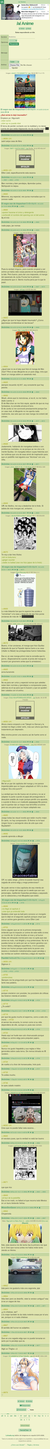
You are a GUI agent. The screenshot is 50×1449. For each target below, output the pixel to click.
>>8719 (37, 924)
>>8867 (43, 1218)
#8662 (10, 206)
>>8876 (4, 1392)
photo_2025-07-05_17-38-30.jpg (21, 467)
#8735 (25, 1058)
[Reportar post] (8, 112)
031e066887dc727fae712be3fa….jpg (20, 1356)
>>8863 (37, 1192)
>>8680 (21, 206)
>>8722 (10, 971)
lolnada (2, 2)
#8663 (25, 222)
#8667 (25, 379)
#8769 (25, 1132)
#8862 (25, 1192)
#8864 (25, 1218)
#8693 (25, 830)
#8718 (35, 958)
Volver (22, 28)
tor (35, 1415)
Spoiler (15, 67)
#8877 (25, 1353)
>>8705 (21, 903)
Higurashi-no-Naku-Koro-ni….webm (18, 1221)
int (21, 1415)
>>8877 (37, 1345)
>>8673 (21, 569)
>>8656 (6, 138)
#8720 (25, 987)
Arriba (29, 1401)
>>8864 (4, 1296)
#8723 (25, 1011)
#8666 (25, 327)
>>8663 (4, 317)
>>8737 (37, 1069)
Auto (32, 1410)
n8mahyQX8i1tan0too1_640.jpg (21, 516)
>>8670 (36, 421)
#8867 (25, 1306)
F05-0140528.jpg (21, 1257)
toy (39, 1415)
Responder (26, 1405)
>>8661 (4, 180)
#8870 (25, 1322)
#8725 (25, 1042)
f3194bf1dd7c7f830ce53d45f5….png (21, 744)
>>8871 (43, 1306)
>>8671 (36, 464)
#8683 (25, 695)
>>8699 (4, 906)
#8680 (25, 676)
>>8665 (36, 222)
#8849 (25, 1143)
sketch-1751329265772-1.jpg (20, 73)
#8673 (25, 621)
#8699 (25, 841)
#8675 (25, 666)
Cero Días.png (21, 572)
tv (42, 1415)
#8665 (25, 287)
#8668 (25, 392)
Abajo (29, 28)
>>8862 (37, 1143)
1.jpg (20, 233)
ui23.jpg (22, 289)
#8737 (25, 1079)
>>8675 (42, 287)
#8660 (25, 177)
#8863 (32, 1207)
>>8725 (43, 1011)
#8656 (3, 112)
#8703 (10, 903)
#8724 (25, 1029)
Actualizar (22, 1410)
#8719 (25, 969)
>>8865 (43, 1192)
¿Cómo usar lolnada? (18, 1445)
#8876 (25, 1345)
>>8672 (42, 421)
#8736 (25, 1069)
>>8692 (36, 742)
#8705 (25, 924)
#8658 (25, 135)
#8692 (25, 812)
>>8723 (16, 971)
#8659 (25, 146)
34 (21, 1419)
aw (11, 1415)
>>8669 (36, 392)
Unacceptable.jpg (21, 843)
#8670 (25, 464)
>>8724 (37, 1011)
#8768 (25, 1090)
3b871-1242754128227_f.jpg (19, 148)
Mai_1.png (21, 330)
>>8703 (37, 841)
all (2, 1415)
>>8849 (36, 513)
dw (15, 1415)
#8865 (25, 1255)
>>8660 (4, 194)
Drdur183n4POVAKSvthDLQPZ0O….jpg (22, 698)
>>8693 (36, 812)
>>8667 (36, 287)
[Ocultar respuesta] (32, 135)
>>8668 (36, 327)
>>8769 (16, 180)
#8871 (25, 1332)
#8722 (25, 1000)
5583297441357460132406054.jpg (22, 1093)
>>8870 (37, 1306)
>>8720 (4, 971)
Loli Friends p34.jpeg (20, 1146)
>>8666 (36, 230)
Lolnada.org (10, 1435)
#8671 (25, 513)
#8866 (25, 1293)
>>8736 (37, 1058)
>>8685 (4, 815)
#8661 (25, 190)
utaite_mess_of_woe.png (21, 624)
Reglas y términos (33, 1445)
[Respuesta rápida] (6, 112)
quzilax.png (21, 424)
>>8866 (37, 1218)
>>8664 (4, 366)
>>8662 (10, 180)
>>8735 (37, 1029)
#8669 (25, 421)
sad (25, 1415)
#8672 (10, 569)
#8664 (25, 230)
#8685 (25, 742)
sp (29, 1415)
